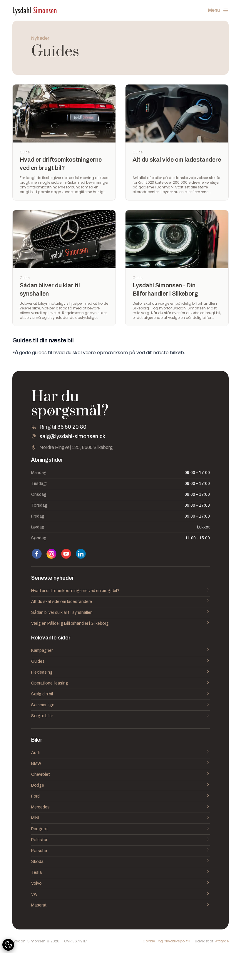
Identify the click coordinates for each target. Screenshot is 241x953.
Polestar (39, 840)
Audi (35, 752)
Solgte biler (42, 716)
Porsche (39, 850)
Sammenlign (42, 705)
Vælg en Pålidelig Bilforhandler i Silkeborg (70, 623)
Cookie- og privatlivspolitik (166, 941)
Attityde (222, 941)
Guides (38, 661)
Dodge (37, 785)
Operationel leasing (49, 683)
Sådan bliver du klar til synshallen (62, 612)
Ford (35, 796)
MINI (35, 818)
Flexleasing (42, 672)
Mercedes (40, 807)
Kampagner (42, 650)
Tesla (36, 872)
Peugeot (39, 829)
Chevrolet (40, 774)
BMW (36, 763)
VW (34, 894)
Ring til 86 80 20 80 (62, 427)
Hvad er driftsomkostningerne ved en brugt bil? (75, 591)
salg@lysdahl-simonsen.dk (72, 436)
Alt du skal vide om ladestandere (61, 601)
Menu (214, 10)
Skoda (37, 861)
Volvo (36, 883)
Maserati (39, 905)
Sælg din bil (42, 694)
